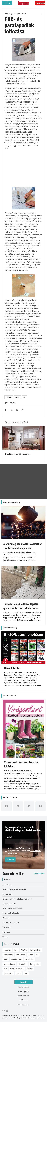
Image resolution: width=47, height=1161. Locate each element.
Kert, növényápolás (10, 913)
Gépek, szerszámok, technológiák (16, 899)
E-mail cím (9, 837)
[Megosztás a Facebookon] (5, 410)
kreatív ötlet (8, 955)
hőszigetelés (34, 964)
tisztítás (30, 969)
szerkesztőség (16, 959)
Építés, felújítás (10, 402)
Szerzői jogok (23, 1004)
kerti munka (8, 973)
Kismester (6, 927)
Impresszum (23, 987)
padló (17, 397)
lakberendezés (35, 950)
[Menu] (4, 3)
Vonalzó (5, 937)
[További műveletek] (41, 13)
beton (18, 973)
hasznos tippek (9, 964)
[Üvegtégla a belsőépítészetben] (23, 438)
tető (5, 969)
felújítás (9, 397)
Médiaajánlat (23, 991)
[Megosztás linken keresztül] (22, 410)
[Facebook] (6, 806)
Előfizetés (23, 1000)
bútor (31, 955)
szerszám (7, 950)
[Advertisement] (23, 168)
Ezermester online (13, 873)
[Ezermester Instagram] (7, 1011)
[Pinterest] (29, 806)
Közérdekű (7, 884)
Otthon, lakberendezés (12, 908)
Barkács (6, 932)
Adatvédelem (23, 996)
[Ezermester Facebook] (3, 1011)
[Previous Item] (6, 647)
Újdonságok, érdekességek (14, 889)
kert (15, 950)
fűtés (6, 959)
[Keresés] (9, 3)
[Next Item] (41, 729)
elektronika (29, 959)
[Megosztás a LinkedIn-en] (17, 410)
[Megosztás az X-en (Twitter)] (11, 410)
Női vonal (6, 918)
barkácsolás (20, 955)
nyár (25, 973)
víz (37, 955)
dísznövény (22, 964)
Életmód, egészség (10, 922)
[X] (18, 806)
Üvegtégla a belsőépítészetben (17, 453)
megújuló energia (16, 969)
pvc (24, 397)
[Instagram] (40, 806)
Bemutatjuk (7, 894)
